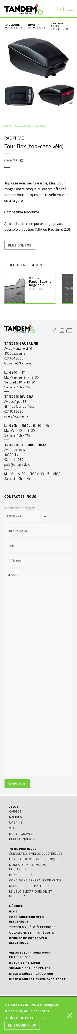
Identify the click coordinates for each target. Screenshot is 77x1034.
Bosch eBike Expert (25, 962)
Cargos (15, 811)
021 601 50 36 (13, 27)
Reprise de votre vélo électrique (28, 940)
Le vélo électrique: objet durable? (30, 893)
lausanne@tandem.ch (19, 363)
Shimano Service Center (30, 968)
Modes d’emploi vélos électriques (27, 866)
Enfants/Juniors (23, 839)
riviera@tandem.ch (17, 416)
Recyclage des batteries (29, 886)
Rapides (15, 817)
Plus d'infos (19, 245)
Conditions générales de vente (35, 880)
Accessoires (23, 126)
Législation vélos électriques (34, 859)
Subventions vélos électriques (35, 853)
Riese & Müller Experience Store (37, 979)
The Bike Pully (57, 24)
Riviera (33, 25)
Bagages (40, 126)
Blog (13, 911)
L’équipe (16, 905)
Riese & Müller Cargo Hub (31, 973)
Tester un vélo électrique (32, 927)
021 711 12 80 (59, 29)
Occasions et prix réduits (31, 932)
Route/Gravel (21, 833)
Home (8, 126)
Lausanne (12, 25)
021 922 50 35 (36, 27)
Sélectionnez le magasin (20, 507)
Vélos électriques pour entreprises (29, 954)
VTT (12, 828)
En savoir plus (22, 1025)
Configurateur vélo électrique (26, 919)
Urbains (15, 822)
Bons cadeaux (21, 874)
